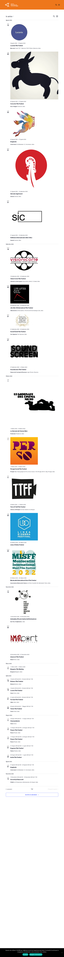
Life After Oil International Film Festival (21, 308)
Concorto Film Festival (17, 104)
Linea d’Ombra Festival (17, 545)
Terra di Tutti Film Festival (17, 507)
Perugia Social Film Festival (18, 469)
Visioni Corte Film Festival (18, 279)
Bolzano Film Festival (16, 681)
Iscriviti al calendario (31, 794)
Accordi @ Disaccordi (16, 779)
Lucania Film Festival (16, 46)
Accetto (25, 954)
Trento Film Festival (16, 709)
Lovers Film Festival (16, 690)
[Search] (56, 5)
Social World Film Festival (18, 332)
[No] (62, 952)
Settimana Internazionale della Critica (21, 238)
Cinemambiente (15, 721)
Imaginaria (13, 142)
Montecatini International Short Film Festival (23, 580)
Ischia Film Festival (16, 757)
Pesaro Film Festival (16, 730)
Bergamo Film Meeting (17, 669)
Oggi (32, 789)
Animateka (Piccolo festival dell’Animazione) (23, 619)
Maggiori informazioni (36, 954)
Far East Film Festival (16, 699)
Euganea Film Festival (16, 748)
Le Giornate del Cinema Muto (19, 431)
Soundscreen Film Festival (18, 369)
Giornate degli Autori (16, 194)
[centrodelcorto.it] (11, 5)
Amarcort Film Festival (17, 657)
